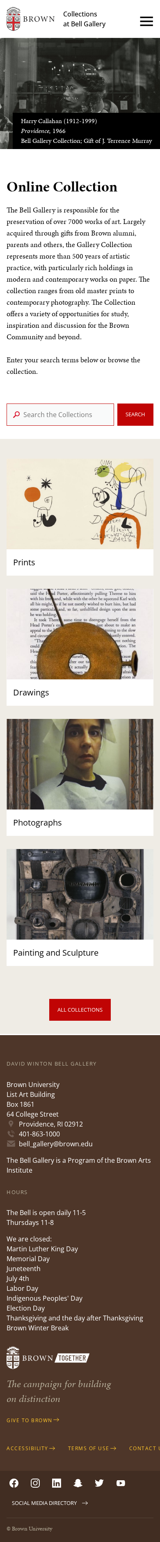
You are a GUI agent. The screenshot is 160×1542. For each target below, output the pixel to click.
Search (135, 414)
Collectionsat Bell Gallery (84, 18)
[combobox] (60, 415)
